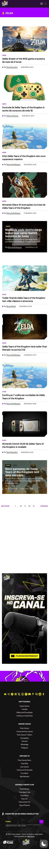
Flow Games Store (24, 760)
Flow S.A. (24, 799)
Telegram (24, 748)
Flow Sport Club (24, 792)
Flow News (24, 796)
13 (34, 506)
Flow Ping (24, 764)
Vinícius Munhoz (12, 116)
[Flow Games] (5, 3)
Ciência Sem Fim (24, 802)
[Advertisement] (24, 547)
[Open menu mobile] (42, 4)
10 (21, 506)
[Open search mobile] (45, 3)
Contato (24, 709)
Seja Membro (24, 777)
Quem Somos (24, 706)
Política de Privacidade (24, 712)
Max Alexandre (12, 67)
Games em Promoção (24, 770)
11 (25, 506)
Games (4, 55)
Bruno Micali (11, 306)
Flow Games (24, 728)
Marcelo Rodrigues (13, 165)
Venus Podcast (24, 805)
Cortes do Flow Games (24, 732)
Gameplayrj (24, 738)
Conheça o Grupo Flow (24, 716)
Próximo (44, 506)
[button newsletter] (41, 821)
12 (29, 506)
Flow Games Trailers (24, 735)
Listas (4, 391)
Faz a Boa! (24, 773)
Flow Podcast (24, 789)
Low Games (24, 767)
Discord (24, 741)
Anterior (5, 506)
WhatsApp (24, 744)
